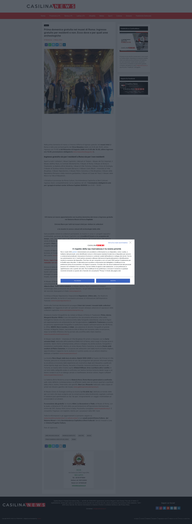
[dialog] (96, 262)
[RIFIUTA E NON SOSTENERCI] (130, 243)
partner (74, 252)
